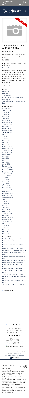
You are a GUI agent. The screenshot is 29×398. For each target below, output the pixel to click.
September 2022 (7, 197)
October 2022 (7, 195)
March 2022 (6, 209)
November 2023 (7, 172)
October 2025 (7, 130)
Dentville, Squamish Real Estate (12, 248)
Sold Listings (6, 99)
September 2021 (7, 221)
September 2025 (7, 132)
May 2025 (5, 140)
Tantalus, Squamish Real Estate (12, 274)
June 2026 (6, 114)
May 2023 (5, 182)
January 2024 (7, 168)
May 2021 (5, 229)
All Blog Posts (6, 91)
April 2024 (5, 162)
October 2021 (6, 219)
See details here (7, 68)
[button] (7, 2)
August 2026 (6, 110)
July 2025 (5, 136)
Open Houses (6, 95)
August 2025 (6, 134)
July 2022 (5, 201)
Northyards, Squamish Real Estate (13, 262)
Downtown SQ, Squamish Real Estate (14, 250)
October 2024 (7, 150)
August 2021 (6, 223)
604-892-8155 (8, 2)
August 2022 (6, 199)
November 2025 (7, 128)
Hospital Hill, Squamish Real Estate (13, 260)
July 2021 (5, 225)
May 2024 (5, 160)
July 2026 (5, 112)
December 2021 (7, 215)
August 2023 (6, 176)
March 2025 (6, 144)
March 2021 (6, 233)
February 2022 (7, 211)
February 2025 (7, 146)
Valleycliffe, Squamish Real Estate (13, 284)
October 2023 (7, 174)
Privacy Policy (17, 353)
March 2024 (6, 164)
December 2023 (7, 170)
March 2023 (6, 186)
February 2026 (7, 122)
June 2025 (6, 138)
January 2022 (7, 213)
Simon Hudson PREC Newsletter (12, 97)
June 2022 (6, 203)
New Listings (6, 93)
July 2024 (5, 156)
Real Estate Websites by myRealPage (14, 355)
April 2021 (5, 231)
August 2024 (6, 154)
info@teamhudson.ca (10, 4)
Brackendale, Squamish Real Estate (13, 239)
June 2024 (6, 158)
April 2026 (5, 118)
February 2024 (7, 166)
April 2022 (5, 207)
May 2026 (5, 116)
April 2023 (5, 184)
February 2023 (7, 188)
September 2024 (7, 152)
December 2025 (7, 126)
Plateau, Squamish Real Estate (12, 268)
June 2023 (6, 180)
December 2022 (7, 191)
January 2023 (7, 190)
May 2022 (5, 205)
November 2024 (7, 148)
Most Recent (6, 109)
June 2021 (5, 227)
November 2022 (7, 193)
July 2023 (5, 178)
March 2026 (6, 120)
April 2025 (5, 142)
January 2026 (7, 124)
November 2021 (7, 217)
